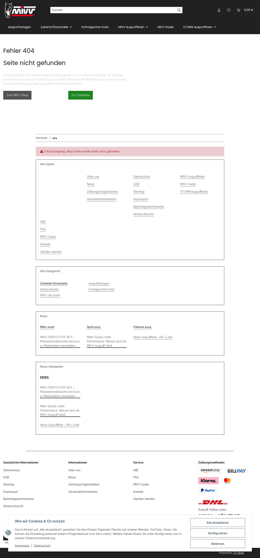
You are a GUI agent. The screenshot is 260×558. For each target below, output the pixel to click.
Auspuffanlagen (99, 283)
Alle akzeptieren (218, 522)
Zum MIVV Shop (17, 95)
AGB (136, 184)
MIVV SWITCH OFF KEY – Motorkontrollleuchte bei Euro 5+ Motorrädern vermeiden (60, 341)
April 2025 (94, 327)
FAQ (43, 229)
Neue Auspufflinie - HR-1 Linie (152, 337)
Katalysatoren (49, 289)
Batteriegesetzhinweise (148, 206)
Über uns (93, 176)
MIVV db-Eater (50, 295)
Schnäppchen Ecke (101, 289)
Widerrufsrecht (143, 214)
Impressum (22, 545)
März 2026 (47, 327)
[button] (219, 10)
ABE (43, 221)
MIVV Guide (165, 27)
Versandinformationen (101, 199)
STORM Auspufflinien (194, 191)
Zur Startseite (81, 95)
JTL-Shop (238, 552)
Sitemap (139, 191)
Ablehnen (217, 543)
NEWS (44, 377)
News (90, 184)
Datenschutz (42, 545)
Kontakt (45, 244)
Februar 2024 (142, 327)
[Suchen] (179, 10)
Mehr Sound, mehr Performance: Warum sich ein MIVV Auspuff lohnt (106, 341)
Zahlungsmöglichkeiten (102, 191)
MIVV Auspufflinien (192, 176)
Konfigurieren (217, 533)
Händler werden (51, 251)
